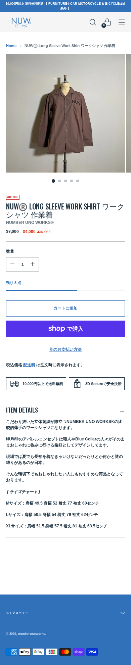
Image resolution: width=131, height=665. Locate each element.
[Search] (92, 22)
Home (11, 46)
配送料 (29, 365)
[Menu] (121, 22)
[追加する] (12, 264)
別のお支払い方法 (65, 349)
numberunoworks (31, 633)
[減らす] (33, 264)
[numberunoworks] (21, 22)
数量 (10, 251)
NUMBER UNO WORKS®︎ (30, 222)
